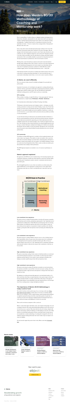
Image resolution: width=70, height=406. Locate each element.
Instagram (62, 395)
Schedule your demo (35, 374)
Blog (51, 1)
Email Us (62, 392)
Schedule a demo (51, 390)
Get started (62, 1)
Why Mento (31, 1)
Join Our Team (63, 390)
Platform (50, 397)
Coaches (35, 1)
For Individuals (41, 1)
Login (56, 1)
